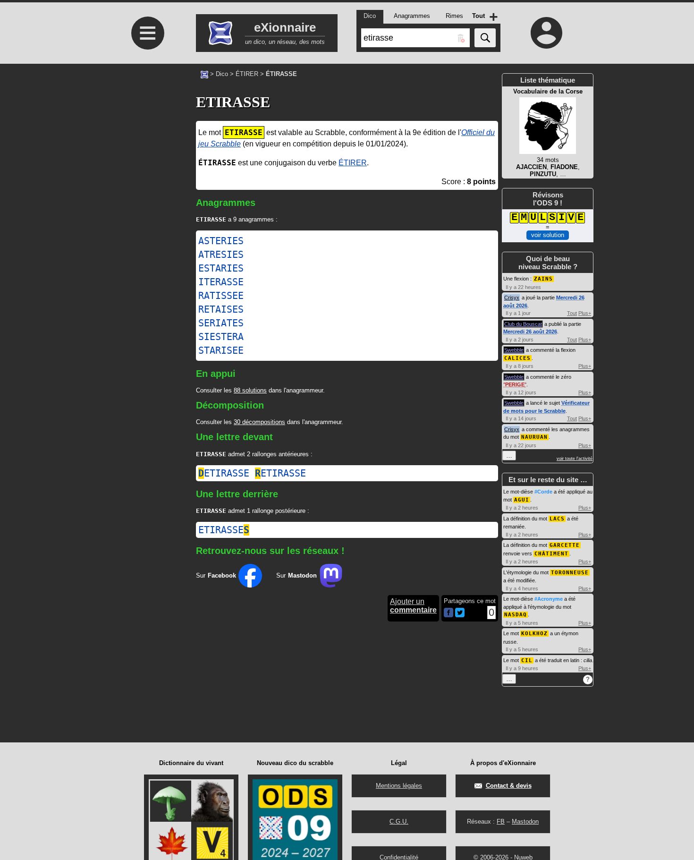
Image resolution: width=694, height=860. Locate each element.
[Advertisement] (146, 198)
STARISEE (221, 350)
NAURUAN (534, 437)
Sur (216, 575)
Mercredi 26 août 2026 (530, 331)
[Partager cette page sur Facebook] (448, 613)
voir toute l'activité (574, 458)
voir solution (547, 234)
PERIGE (515, 384)
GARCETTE (565, 545)
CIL (527, 660)
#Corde (543, 491)
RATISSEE (221, 295)
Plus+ (584, 313)
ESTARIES (221, 268)
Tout (572, 313)
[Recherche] (485, 37)
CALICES (517, 358)
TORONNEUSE (570, 573)
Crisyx (511, 297)
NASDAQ (515, 615)
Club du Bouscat (523, 324)
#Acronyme (548, 599)
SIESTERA (221, 336)
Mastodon (525, 821)
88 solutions (250, 390)
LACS (557, 519)
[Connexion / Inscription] (547, 33)
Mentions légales (399, 785)
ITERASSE (221, 282)
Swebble (514, 350)
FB (501, 821)
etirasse (223, 473)
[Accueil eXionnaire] (204, 73)
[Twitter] (460, 615)
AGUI (521, 500)
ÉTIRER (247, 73)
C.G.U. (398, 821)
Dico (222, 73)
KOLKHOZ (534, 633)
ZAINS (543, 279)
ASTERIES (221, 241)
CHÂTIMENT (551, 554)
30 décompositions (259, 422)
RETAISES (221, 309)
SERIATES (221, 323)
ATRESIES (221, 254)
